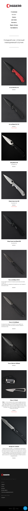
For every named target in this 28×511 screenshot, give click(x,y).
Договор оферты (4, 490)
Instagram (3, 497)
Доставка (14, 20)
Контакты (14, 22)
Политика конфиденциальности (7, 492)
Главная (2, 484)
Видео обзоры (14, 25)
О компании (14, 12)
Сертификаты (14, 27)
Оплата (14, 17)
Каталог (14, 14)
